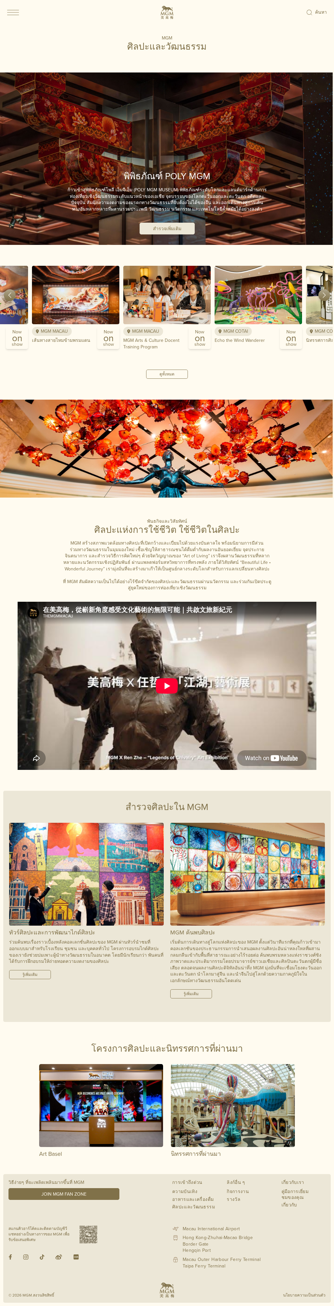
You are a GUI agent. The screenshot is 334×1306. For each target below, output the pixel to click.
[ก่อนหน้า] (10, 295)
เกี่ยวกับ (289, 1205)
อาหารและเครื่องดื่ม (193, 1199)
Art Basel (50, 1154)
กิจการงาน (238, 1191)
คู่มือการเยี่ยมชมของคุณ (295, 1194)
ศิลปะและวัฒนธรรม (193, 1206)
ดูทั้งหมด (167, 374)
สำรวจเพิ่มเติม (167, 228)
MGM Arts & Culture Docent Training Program (151, 343)
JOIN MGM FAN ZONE (63, 1194)
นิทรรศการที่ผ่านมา (196, 1154)
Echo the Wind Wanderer (240, 340)
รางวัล (233, 1199)
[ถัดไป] (324, 295)
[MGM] (167, 12)
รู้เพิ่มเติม (30, 974)
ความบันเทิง (184, 1191)
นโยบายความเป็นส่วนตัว (304, 1295)
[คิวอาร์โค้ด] (88, 1234)
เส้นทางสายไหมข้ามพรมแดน (61, 340)
